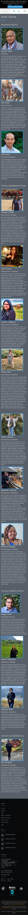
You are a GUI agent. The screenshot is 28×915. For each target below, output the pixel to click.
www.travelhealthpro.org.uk (6, 907)
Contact (3, 808)
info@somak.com (8, 872)
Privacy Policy (4, 820)
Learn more (17, 4)
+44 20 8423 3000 (7, 870)
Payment (3, 810)
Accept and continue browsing (15, 6)
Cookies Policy (4, 822)
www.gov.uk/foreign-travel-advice (17, 904)
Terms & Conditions (6, 815)
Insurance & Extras (5, 817)
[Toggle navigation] (25, 11)
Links (2, 813)
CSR (2, 824)
